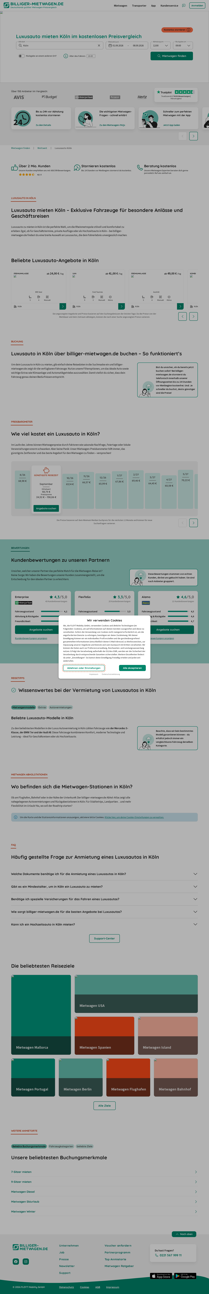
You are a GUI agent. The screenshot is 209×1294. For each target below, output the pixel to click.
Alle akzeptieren (132, 668)
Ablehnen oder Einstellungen (84, 668)
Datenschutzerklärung (111, 674)
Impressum (93, 674)
